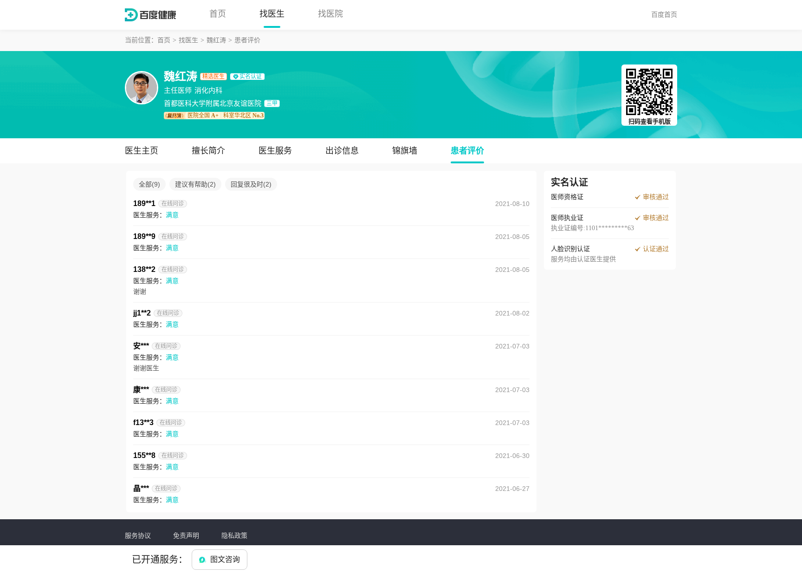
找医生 (272, 14)
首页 (217, 14)
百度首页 (664, 14)
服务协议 (138, 535)
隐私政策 (234, 535)
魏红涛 (216, 40)
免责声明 (186, 535)
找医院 (330, 14)
